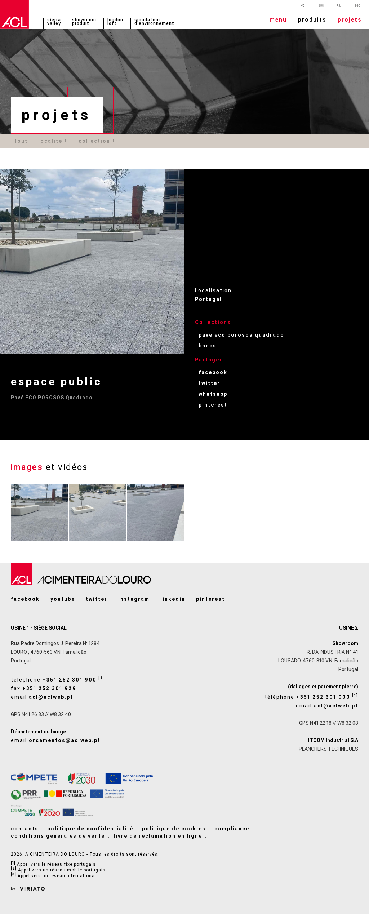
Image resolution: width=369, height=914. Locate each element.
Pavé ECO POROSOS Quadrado (241, 334)
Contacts (25, 828)
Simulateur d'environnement (154, 22)
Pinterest (213, 404)
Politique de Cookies (174, 828)
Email (42, 697)
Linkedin (172, 599)
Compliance (231, 828)
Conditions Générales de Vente (58, 836)
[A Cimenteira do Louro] (14, 14)
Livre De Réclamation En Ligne (158, 836)
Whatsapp (213, 393)
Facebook (213, 372)
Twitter (209, 383)
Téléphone (58, 679)
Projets (350, 20)
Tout (21, 141)
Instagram (134, 599)
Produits (312, 20)
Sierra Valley (54, 22)
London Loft (115, 22)
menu (278, 20)
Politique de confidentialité (90, 828)
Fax (43, 688)
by (13, 888)
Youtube (62, 599)
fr (357, 5)
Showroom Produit (84, 22)
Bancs (208, 345)
